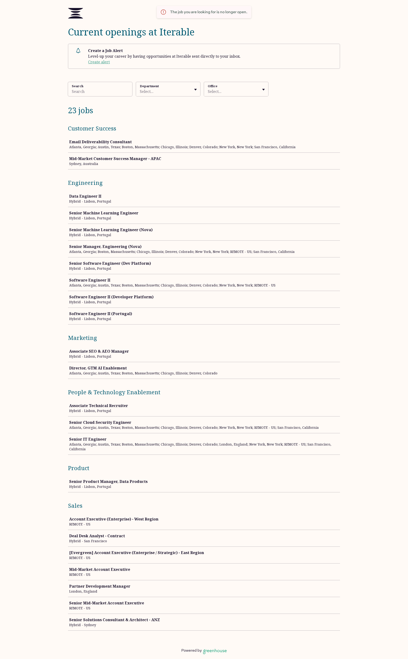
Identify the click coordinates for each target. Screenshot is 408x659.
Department (149, 86)
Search (77, 86)
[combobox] (140, 91)
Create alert (99, 62)
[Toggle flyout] (195, 89)
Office (212, 86)
